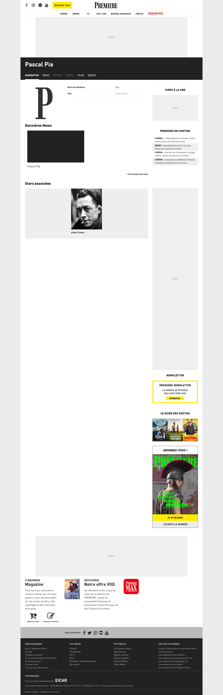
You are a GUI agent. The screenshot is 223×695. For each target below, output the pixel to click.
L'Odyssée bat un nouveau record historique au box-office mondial (175, 140)
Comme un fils (31, 664)
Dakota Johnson (121, 655)
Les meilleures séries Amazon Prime (175, 658)
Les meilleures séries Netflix (171, 655)
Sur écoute (74, 664)
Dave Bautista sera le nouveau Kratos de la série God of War (173, 147)
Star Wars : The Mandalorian (82, 661)
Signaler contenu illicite (50, 692)
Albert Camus (77, 232)
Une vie (28, 651)
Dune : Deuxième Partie (36, 648)
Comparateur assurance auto (37, 686)
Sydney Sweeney (121, 658)
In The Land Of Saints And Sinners (41, 658)
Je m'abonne (175, 517)
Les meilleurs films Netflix (170, 664)
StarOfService (88, 686)
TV (88, 13)
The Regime (75, 651)
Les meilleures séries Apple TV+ (173, 661)
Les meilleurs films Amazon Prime (174, 667)
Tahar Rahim (120, 664)
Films (80, 75)
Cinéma (64, 13)
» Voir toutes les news (137, 174)
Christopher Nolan (122, 648)
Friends (73, 648)
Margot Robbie (120, 661)
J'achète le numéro (175, 524)
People (139, 13)
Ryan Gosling (120, 651)
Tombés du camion (34, 655)
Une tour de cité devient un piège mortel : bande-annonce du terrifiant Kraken (175, 154)
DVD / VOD (101, 13)
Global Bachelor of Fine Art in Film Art (65, 686)
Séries (76, 13)
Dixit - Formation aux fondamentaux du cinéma (114, 686)
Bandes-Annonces (121, 13)
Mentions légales (32, 692)
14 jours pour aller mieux (36, 667)
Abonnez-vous (62, 5)
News (46, 75)
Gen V (72, 655)
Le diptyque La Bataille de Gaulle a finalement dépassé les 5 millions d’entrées (175, 161)
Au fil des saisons (33, 661)
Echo (71, 658)
